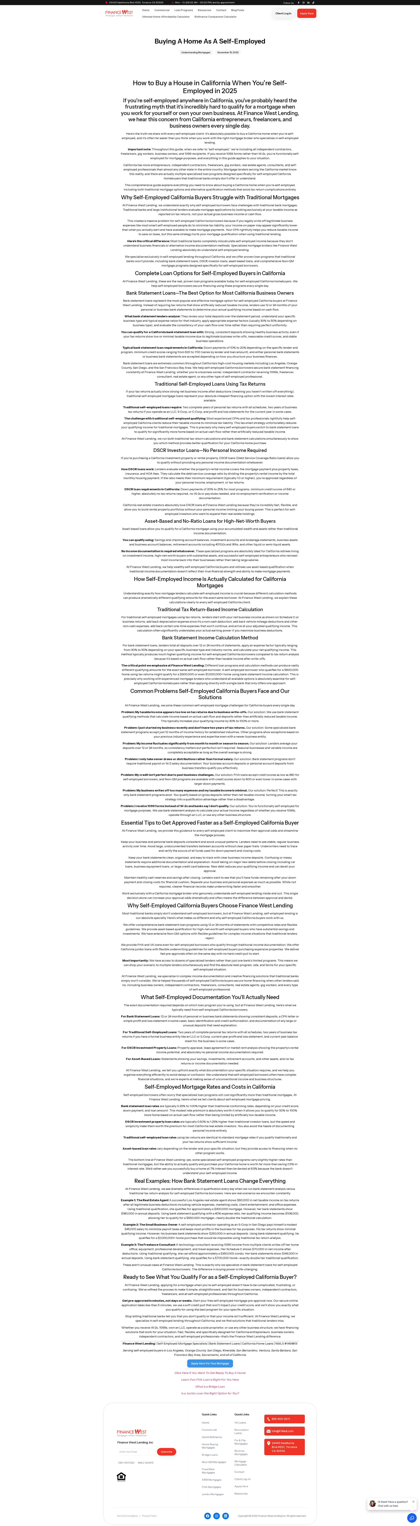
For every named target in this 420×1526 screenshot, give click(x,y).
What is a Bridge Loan (210, 1386)
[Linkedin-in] (308, 2)
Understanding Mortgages (195, 52)
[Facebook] (207, 1516)
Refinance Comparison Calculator (216, 16)
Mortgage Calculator (240, 1463)
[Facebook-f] (298, 2)
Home (145, 10)
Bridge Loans (210, 1454)
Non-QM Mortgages (214, 1462)
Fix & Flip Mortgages (241, 1442)
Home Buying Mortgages (210, 1446)
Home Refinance (212, 1437)
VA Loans (240, 1422)
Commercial (161, 10)
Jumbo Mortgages (213, 1494)
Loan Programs (183, 10)
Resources (204, 10)
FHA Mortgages (211, 1487)
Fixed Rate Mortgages (208, 1471)
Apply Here (241, 1486)
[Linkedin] (225, 1516)
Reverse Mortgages (241, 1452)
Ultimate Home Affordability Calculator (166, 16)
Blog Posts (237, 10)
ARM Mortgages (211, 1479)
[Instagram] (303, 2)
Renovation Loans (241, 1431)
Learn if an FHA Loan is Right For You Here (210, 1379)
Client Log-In (242, 1479)
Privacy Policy (149, 1515)
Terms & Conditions (127, 1515)
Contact (221, 10)
